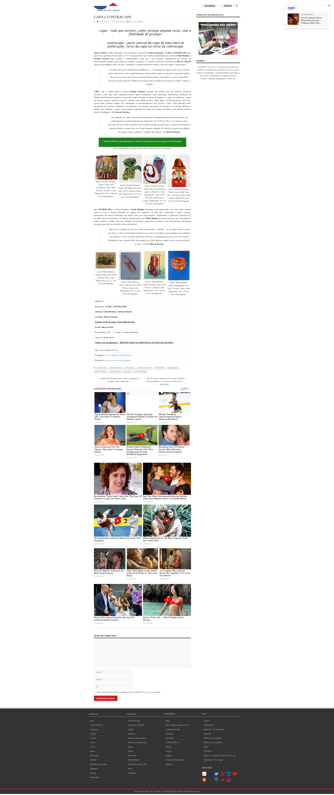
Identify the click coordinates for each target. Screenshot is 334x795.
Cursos (92, 747)
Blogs (168, 721)
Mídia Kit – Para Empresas (214, 729)
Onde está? (132, 756)
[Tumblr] (210, 781)
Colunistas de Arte (173, 729)
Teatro (130, 769)
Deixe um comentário (136, 22)
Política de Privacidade (212, 738)
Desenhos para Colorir (98, 764)
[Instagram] (229, 781)
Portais (168, 751)
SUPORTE (208, 751)
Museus (168, 747)
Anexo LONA (102, 368)
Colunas (93, 738)
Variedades (132, 773)
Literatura (132, 734)
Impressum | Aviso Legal (213, 760)
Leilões (130, 729)
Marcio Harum (172, 368)
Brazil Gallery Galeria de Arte (177, 725)
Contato (228, 5)
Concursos (170, 734)
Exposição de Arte (144, 368)
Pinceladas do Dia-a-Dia (137, 764)
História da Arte (134, 721)
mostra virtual (101, 371)
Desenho (93, 760)
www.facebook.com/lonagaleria (118, 360)
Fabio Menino (159, 368)
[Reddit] (204, 781)
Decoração (94, 756)
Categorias (209, 5)
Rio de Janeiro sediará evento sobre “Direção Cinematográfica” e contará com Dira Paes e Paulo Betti (165, 381)
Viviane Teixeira (140, 371)
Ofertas (130, 751)
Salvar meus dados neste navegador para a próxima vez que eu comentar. (129, 692)
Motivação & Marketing (137, 742)
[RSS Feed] (204, 775)
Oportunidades (133, 760)
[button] (237, 6)
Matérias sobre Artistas (136, 738)
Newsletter (208, 734)
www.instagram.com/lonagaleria (118, 355)
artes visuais (130, 368)
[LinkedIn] (229, 775)
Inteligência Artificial (136, 725)
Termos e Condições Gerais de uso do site (219, 756)
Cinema (93, 734)
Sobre (206, 747)
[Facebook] (210, 775)
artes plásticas (115, 368)
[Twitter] (216, 775)
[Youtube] (235, 775)
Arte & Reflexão (96, 725)
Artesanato (94, 729)
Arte (91, 721)
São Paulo (127, 371)
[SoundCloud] (222, 781)
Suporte (169, 756)
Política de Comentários (213, 742)
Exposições (94, 777)
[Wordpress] (216, 781)
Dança (92, 751)
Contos (92, 742)
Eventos (93, 773)
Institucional (208, 725)
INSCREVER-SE (172, 742)
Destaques (94, 769)
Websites (169, 764)
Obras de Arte (115, 371)
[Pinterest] (222, 775)
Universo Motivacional (174, 760)
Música (130, 747)
